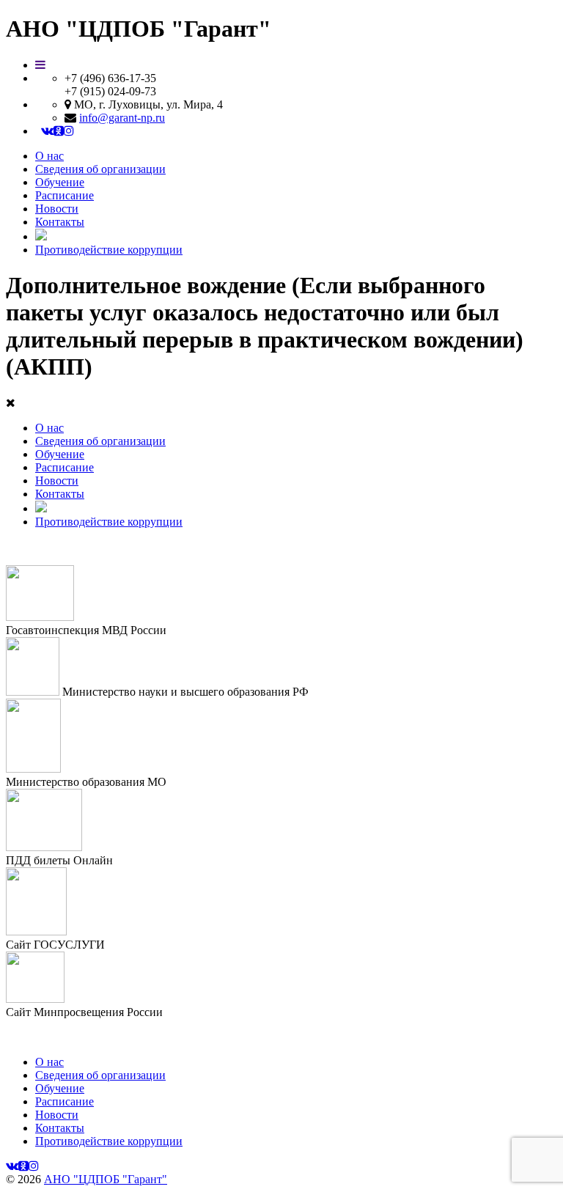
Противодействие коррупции (109, 249)
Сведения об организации (100, 169)
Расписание (64, 195)
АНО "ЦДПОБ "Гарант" (105, 1179)
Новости (56, 208)
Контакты (59, 222)
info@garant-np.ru (122, 117)
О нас (49, 156)
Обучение (59, 182)
